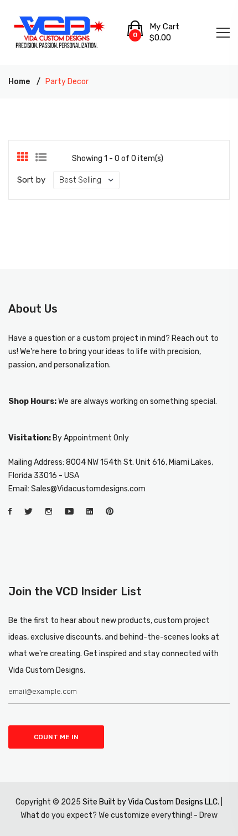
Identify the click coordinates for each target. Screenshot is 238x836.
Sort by (31, 180)
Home (19, 81)
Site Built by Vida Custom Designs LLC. (150, 802)
